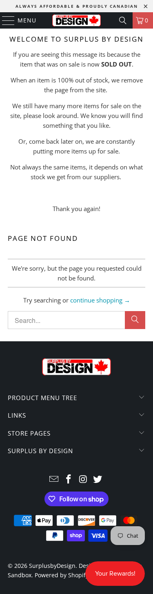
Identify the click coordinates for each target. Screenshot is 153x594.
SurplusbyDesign (52, 566)
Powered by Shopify (62, 575)
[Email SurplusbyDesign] (54, 479)
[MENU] (4, 20)
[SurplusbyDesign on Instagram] (84, 479)
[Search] (123, 20)
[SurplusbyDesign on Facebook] (69, 479)
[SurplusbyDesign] (76, 20)
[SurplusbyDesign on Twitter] (98, 479)
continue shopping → (100, 300)
